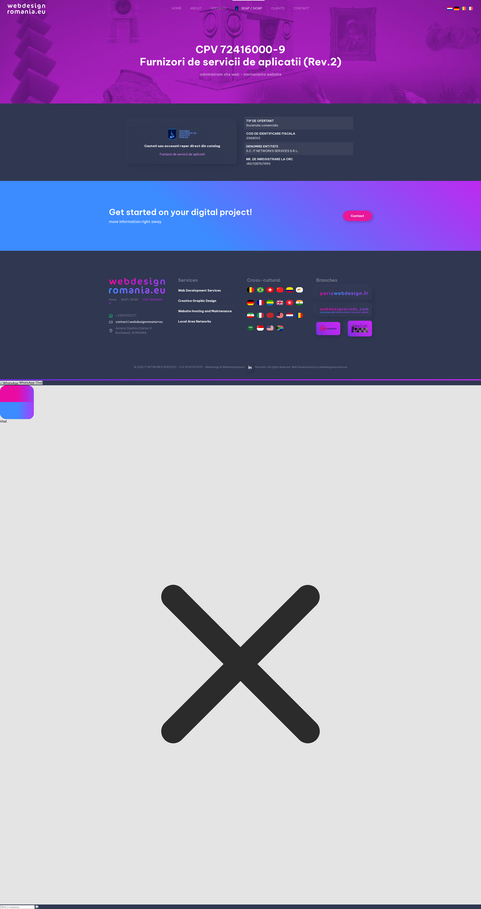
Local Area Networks (194, 321)
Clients (277, 8)
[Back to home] (26, 8)
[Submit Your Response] (37, 907)
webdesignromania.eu (333, 367)
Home (176, 8)
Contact (301, 8)
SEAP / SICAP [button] (251, 8)
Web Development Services (199, 290)
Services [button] (218, 8)
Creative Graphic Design (197, 301)
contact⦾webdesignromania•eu (139, 322)
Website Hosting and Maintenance (205, 311)
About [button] (196, 8)
